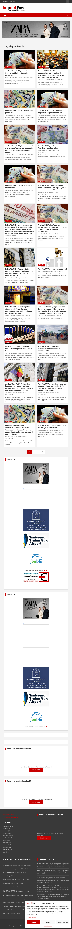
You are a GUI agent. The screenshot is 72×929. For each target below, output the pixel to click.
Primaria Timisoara (21, 902)
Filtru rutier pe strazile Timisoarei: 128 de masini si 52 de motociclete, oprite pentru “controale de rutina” (53, 896)
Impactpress (10, 890)
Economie (9, 66)
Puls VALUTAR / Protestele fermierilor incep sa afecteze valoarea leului (49, 348)
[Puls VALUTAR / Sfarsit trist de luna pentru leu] (19, 98)
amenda (26, 865)
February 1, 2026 (9, 154)
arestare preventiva (16, 869)
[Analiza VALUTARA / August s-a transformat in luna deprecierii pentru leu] (19, 59)
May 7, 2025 (8, 315)
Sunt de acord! (36, 770)
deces (19, 876)
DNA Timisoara (18, 879)
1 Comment (59, 430)
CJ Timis (31, 869)
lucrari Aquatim (13, 899)
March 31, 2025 (9, 353)
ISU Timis (10, 895)
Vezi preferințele (62, 922)
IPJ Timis (5, 895)
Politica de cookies (8, 814)
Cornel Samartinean (14, 872)
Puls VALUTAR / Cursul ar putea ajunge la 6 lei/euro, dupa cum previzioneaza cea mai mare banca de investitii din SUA (18, 310)
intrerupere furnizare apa (23, 891)
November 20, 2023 (43, 392)
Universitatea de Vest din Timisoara (20, 910)
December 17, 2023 (10, 392)
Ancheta (5, 828)
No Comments (29, 77)
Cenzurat (5, 831)
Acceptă (33, 922)
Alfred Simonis (19, 865)
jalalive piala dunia (42, 894)
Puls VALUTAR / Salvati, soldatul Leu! (52, 269)
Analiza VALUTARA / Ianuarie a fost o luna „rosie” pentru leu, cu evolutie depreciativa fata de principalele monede (19, 149)
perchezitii (27, 899)
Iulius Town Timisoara (26, 895)
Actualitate (6, 826)
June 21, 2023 (42, 430)
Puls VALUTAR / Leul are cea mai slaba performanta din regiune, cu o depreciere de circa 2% (52, 188)
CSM (25, 872)
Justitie (5, 842)
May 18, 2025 (41, 234)
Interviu (5, 840)
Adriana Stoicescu (11, 865)
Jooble (45, 570)
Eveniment (6, 838)
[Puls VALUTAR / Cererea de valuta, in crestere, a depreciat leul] (52, 414)
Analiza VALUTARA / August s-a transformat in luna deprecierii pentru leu (17, 73)
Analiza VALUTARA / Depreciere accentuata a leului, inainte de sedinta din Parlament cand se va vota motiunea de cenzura (51, 74)
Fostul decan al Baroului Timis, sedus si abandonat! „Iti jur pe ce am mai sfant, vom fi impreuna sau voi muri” (53, 872)
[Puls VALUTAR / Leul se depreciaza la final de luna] (19, 173)
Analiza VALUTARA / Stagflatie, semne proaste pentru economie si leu (18, 348)
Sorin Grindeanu (19, 906)
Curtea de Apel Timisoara (10, 876)
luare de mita (6, 899)
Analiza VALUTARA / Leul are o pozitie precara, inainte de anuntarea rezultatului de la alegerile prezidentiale (52, 228)
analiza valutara (7, 869)
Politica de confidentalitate (10, 818)
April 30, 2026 (9, 115)
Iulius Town (16, 895)
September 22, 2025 (43, 192)
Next (41, 452)
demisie (23, 876)
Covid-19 (21, 872)
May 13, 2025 (9, 278)
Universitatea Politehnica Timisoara (11, 913)
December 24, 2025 (43, 150)
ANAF (29, 865)
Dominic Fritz (26, 879)
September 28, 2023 (11, 436)
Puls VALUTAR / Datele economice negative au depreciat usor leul (51, 112)
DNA (12, 879)
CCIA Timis (24, 869)
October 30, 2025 (10, 190)
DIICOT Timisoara (7, 879)
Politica (5, 847)
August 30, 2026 (9, 77)
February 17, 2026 (43, 115)
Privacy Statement (48, 926)
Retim (12, 906)
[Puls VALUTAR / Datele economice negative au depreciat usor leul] (52, 98)
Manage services (32, 917)
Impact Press (49, 315)
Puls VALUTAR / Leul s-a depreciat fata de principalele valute (51, 147)
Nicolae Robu (20, 899)
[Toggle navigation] (5, 15)
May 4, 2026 (41, 79)
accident (5, 865)
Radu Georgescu (19, 77)
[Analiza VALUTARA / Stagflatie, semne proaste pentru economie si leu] (19, 334)
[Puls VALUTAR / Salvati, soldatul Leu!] (52, 257)
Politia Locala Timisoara (9, 902)
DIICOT (27, 876)
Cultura (5, 833)
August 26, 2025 (9, 238)
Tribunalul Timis (7, 910)
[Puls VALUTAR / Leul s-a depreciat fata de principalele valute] (52, 134)
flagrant (21, 883)
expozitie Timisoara (14, 883)
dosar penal (6, 883)
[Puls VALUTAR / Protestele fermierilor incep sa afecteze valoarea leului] (52, 334)
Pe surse (5, 845)
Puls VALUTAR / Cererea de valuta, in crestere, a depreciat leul (52, 427)
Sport (4, 852)
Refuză (48, 922)
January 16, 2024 (43, 353)
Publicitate (6, 850)
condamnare (6, 872)
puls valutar (7, 906)
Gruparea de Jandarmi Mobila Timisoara (12, 886)
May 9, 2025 (41, 271)
